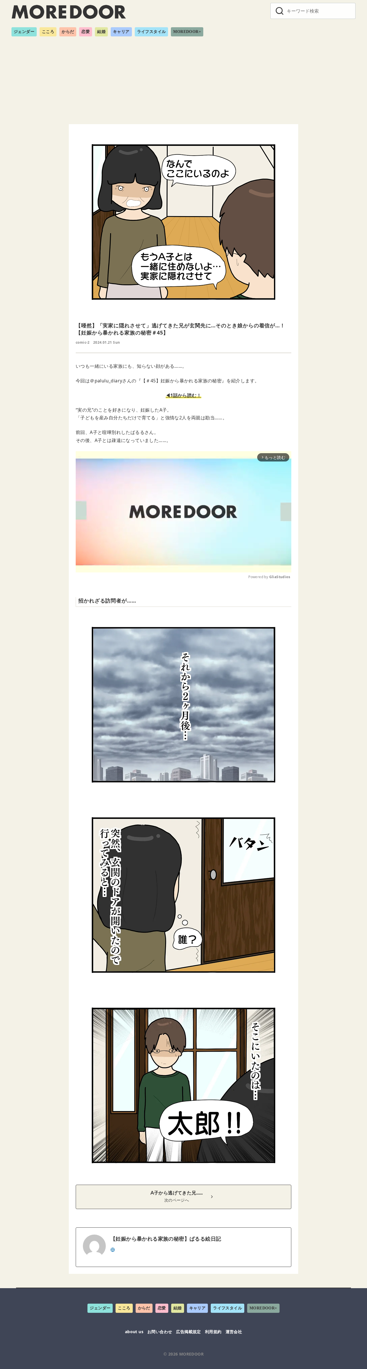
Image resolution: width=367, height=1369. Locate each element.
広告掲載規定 (188, 1331)
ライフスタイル (151, 32)
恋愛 (85, 32)
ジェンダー (24, 32)
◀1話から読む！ (183, 395)
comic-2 (83, 342)
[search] (279, 11)
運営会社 (234, 1331)
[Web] (112, 1249)
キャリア (121, 32)
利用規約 (213, 1331)
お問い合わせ (159, 1331)
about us (134, 1331)
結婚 (101, 32)
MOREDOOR (191, 1354)
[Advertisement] (183, 78)
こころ (48, 32)
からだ (68, 32)
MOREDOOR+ (187, 32)
